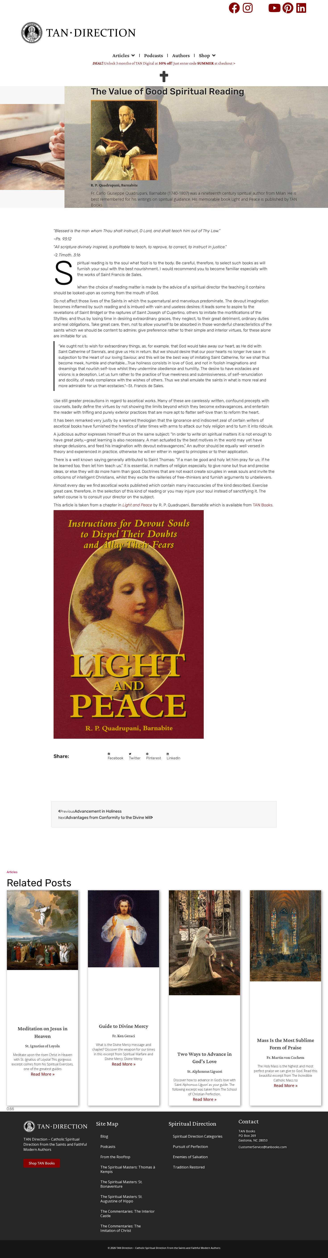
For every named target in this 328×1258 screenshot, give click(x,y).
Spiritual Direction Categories (197, 1136)
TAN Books (262, 505)
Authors (181, 55)
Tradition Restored (189, 1167)
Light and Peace (137, 505)
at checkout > (216, 63)
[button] (115, 756)
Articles (120, 55)
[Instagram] (247, 7)
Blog (104, 1136)
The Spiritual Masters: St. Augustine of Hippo (121, 1199)
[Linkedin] (301, 7)
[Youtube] (274, 7)
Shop (204, 55)
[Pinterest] (287, 7)
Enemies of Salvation (190, 1156)
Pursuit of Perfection (190, 1146)
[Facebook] (234, 7)
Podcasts (153, 55)
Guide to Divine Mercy (123, 1026)
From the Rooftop (115, 1156)
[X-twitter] (261, 7)
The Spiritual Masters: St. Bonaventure (121, 1184)
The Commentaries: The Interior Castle (127, 1213)
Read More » (42, 1074)
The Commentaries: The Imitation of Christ (120, 1228)
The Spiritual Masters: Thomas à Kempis (127, 1169)
